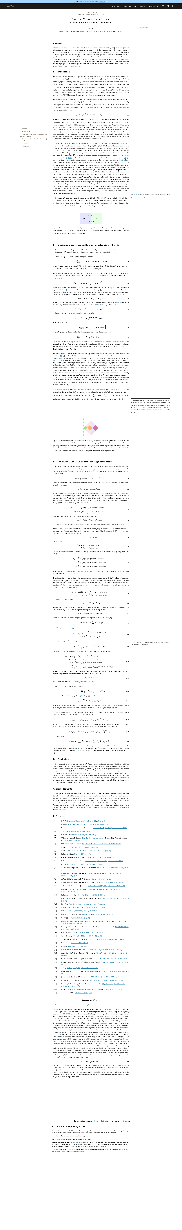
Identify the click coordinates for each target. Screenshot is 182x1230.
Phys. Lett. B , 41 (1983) (79, 943)
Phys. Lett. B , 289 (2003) (98, 980)
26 (104, 146)
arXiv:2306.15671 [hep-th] (81, 854)
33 (63, 257)
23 (92, 146)
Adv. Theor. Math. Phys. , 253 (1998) (80, 824)
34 (70, 294)
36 (125, 346)
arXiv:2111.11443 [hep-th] (94, 936)
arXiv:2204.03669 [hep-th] (115, 939)
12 (71, 110)
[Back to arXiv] (11, 6)
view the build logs (100, 1121)
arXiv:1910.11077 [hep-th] (103, 879)
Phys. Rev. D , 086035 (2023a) (113, 984)
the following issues (76, 1143)
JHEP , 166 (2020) (109, 898)
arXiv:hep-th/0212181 (116, 980)
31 (138, 195)
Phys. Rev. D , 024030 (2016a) (93, 838)
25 (97, 146)
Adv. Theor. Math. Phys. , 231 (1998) (84, 821)
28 (64, 150)
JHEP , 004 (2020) (113, 889)
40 (79, 750)
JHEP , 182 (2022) (121, 927)
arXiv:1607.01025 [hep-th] (112, 844)
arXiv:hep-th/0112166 (90, 911)
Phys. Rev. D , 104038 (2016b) (93, 844)
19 (59, 127)
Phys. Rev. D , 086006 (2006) (96, 861)
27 (61, 150)
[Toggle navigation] (162, 6)
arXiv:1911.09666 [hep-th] (116, 886)
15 (121, 122)
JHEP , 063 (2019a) (104, 868)
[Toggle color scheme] (172, 6)
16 (124, 122)
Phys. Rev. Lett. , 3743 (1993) (79, 904)
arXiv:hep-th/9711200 (104, 821)
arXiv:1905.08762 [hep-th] (119, 868)
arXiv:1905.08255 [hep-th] (94, 864)
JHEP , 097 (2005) (92, 857)
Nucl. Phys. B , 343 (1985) (77, 946)
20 (61, 127)
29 (134, 195)
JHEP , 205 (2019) (73, 968)
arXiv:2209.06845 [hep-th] (70, 986)
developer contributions (77, 1151)
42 (65, 1012)
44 (70, 1012)
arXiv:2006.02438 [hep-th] (98, 895)
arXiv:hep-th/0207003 (110, 914)
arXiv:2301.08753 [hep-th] (117, 989)
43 (67, 1012)
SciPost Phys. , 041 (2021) (105, 953)
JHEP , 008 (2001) (84, 907)
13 (117, 122)
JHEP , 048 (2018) (106, 962)
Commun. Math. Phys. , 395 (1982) (83, 835)
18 (56, 127)
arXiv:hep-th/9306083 (97, 904)
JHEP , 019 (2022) (103, 959)
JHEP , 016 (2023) (99, 939)
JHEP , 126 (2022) (78, 936)
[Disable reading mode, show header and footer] (167, 6)
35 (120, 346)
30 (136, 195)
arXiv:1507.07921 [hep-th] (75, 840)
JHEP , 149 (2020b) (102, 882)
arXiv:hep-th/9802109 (119, 828)
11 (68, 110)
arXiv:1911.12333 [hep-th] (69, 876)
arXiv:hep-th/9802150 (100, 824)
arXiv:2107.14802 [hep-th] (119, 959)
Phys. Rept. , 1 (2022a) (75, 847)
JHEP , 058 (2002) (75, 911)
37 (128, 358)
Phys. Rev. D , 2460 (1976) (80, 831)
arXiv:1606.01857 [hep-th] (113, 950)
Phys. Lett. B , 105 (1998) (102, 828)
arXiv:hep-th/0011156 (98, 907)
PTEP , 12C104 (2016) (95, 950)
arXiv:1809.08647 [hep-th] (89, 968)
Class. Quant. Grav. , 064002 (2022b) (80, 851)
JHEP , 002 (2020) (77, 864)
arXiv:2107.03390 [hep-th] (70, 929)
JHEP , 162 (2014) (106, 971)
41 (112, 780)
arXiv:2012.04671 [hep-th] (77, 923)
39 (107, 377)
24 (95, 146)
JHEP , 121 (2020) (82, 895)
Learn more (102, 2)
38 (54, 360)
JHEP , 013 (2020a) (114, 873)
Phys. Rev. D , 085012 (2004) (91, 914)
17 (54, 127)
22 (101, 127)
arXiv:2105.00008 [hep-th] (95, 932)
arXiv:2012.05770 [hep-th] (93, 847)
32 (61, 257)
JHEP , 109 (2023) (95, 977)
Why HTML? (116, 6)
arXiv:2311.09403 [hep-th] (83, 993)
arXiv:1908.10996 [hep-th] (118, 882)
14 (119, 122)
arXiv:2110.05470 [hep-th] (102, 851)
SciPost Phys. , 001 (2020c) (97, 886)
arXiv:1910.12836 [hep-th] (69, 891)
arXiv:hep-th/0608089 (115, 861)
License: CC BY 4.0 (91, 12)
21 (64, 127)
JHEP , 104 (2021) (78, 932)
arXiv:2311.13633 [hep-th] (81, 918)
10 (99, 92)
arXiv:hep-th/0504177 (107, 857)
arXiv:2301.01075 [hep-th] (111, 977)
